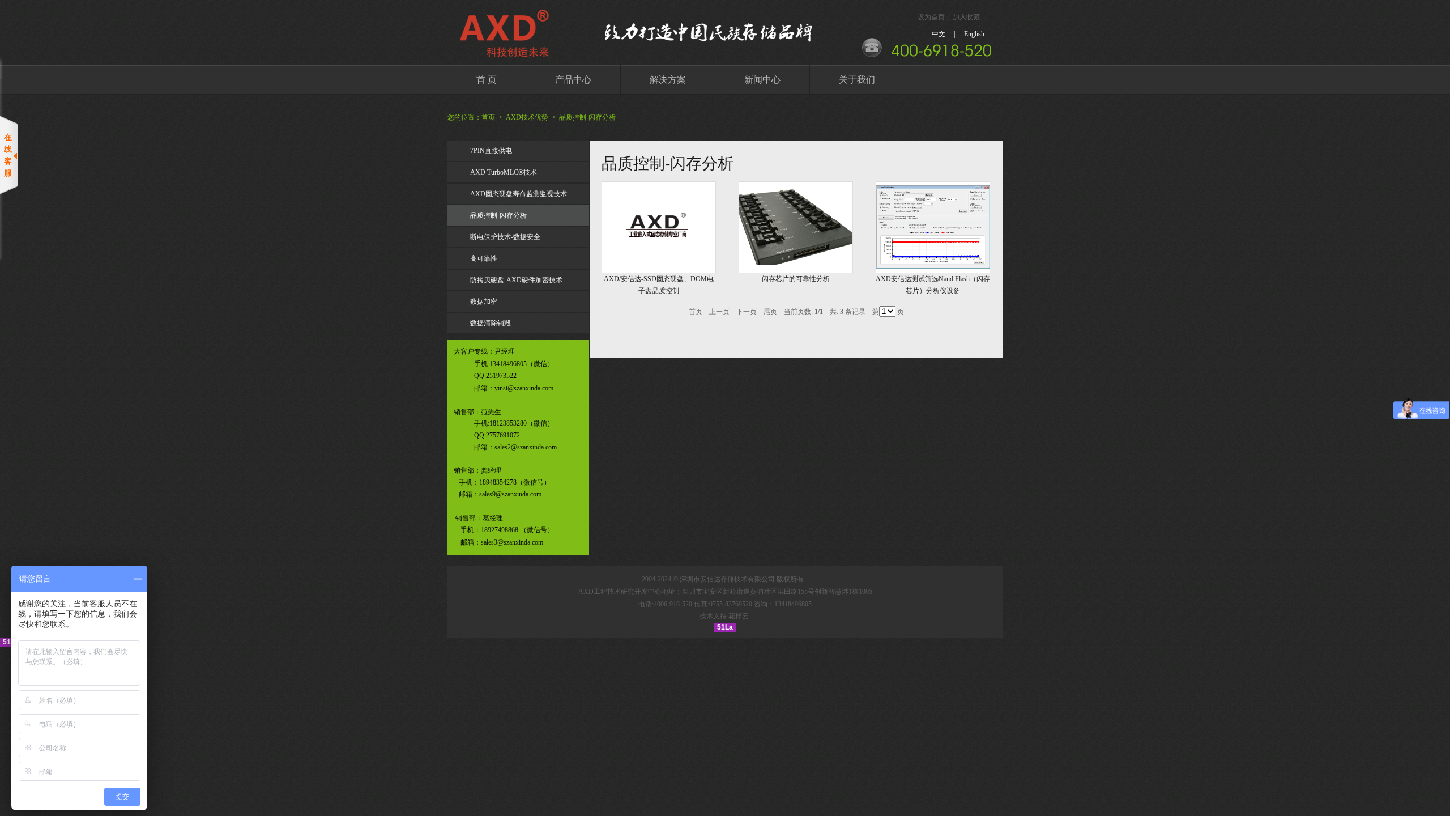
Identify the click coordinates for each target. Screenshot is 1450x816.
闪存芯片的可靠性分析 (796, 279)
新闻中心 (762, 79)
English (974, 34)
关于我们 (857, 79)
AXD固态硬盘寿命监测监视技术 (518, 194)
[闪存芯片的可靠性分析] (795, 262)
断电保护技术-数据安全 (505, 237)
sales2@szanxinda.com (525, 447)
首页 (488, 117)
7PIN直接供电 (491, 151)
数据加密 (483, 301)
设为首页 (931, 17)
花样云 (738, 616)
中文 (938, 34)
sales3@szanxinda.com (512, 542)
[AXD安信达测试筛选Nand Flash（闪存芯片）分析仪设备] (933, 266)
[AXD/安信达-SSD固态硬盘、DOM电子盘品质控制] (658, 255)
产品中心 (573, 79)
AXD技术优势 (527, 117)
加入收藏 (966, 17)
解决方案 (668, 79)
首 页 (486, 79)
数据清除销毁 (490, 323)
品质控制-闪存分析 (587, 117)
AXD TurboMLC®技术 (503, 172)
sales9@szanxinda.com (510, 494)
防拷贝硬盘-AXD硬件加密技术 (516, 280)
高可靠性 (483, 258)
